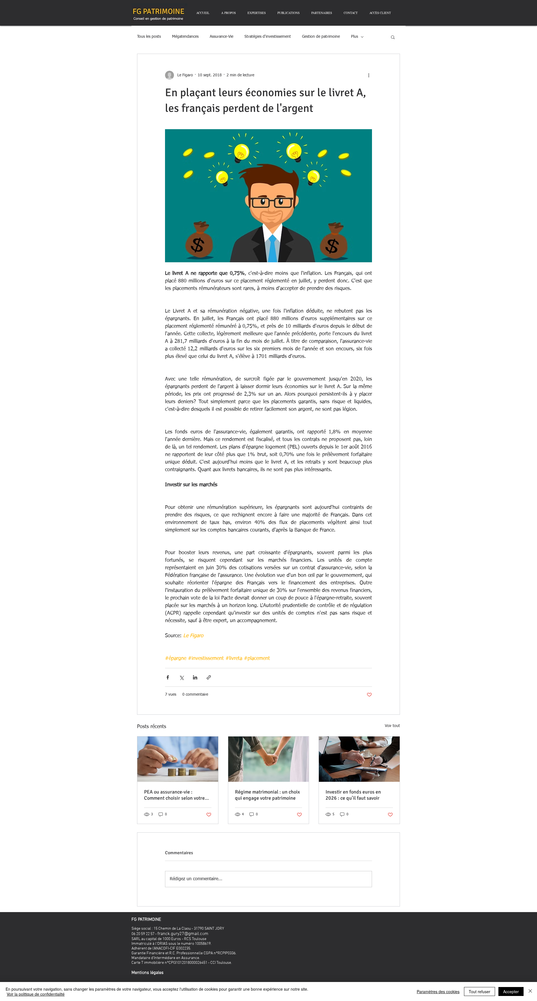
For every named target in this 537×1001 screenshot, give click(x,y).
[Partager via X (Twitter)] (181, 677)
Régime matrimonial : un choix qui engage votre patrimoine (267, 795)
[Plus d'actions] (368, 75)
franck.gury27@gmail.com (182, 934)
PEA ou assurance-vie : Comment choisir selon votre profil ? (174, 795)
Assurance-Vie (221, 37)
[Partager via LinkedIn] (195, 677)
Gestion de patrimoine (321, 37)
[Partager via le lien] (208, 677)
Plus (354, 37)
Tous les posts (149, 37)
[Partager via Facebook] (167, 677)
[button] (392, 37)
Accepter (511, 991)
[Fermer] (530, 991)
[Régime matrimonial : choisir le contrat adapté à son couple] (268, 759)
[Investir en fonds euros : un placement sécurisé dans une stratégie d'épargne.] (359, 759)
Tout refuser (479, 991)
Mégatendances (185, 37)
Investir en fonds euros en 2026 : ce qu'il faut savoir (353, 795)
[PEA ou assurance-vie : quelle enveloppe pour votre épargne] (177, 759)
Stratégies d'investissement (267, 37)
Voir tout (392, 726)
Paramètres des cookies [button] (438, 991)
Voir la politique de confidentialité (36, 994)
